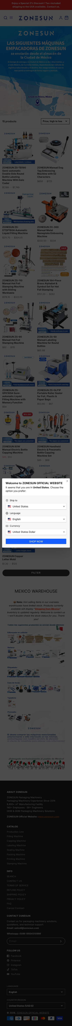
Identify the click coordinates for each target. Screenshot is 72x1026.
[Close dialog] (67, 481)
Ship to (13, 500)
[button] (36, 506)
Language (15, 513)
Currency (15, 525)
